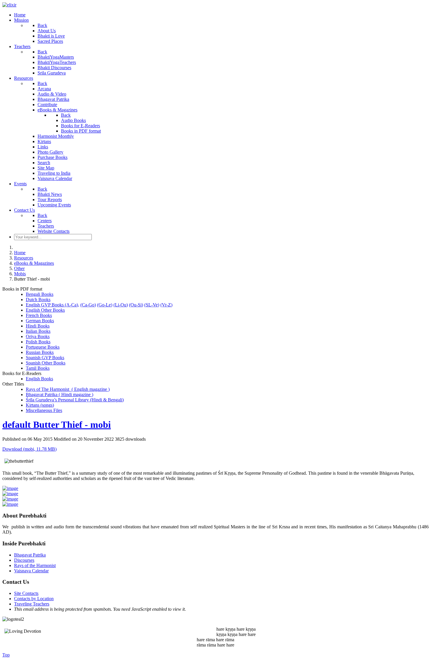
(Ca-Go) (88, 304)
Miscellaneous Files (44, 410)
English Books (39, 378)
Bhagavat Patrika (30, 554)
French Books (39, 315)
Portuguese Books (43, 347)
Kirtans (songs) (40, 405)
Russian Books (40, 352)
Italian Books (38, 331)
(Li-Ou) (120, 304)
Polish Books (38, 341)
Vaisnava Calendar (31, 570)
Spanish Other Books (45, 362)
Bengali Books (39, 294)
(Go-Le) (104, 304)
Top (6, 654)
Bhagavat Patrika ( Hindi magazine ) (59, 394)
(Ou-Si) (136, 304)
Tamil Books (38, 368)
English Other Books (45, 310)
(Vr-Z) (166, 304)
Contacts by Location (34, 598)
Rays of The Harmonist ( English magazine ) (68, 389)
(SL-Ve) (151, 304)
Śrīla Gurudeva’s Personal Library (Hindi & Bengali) (75, 399)
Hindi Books (38, 325)
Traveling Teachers (31, 603)
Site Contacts (26, 593)
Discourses (24, 560)
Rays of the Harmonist (35, 565)
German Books (40, 320)
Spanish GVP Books (45, 357)
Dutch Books (38, 299)
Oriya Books (38, 336)
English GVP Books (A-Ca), (52, 304)
